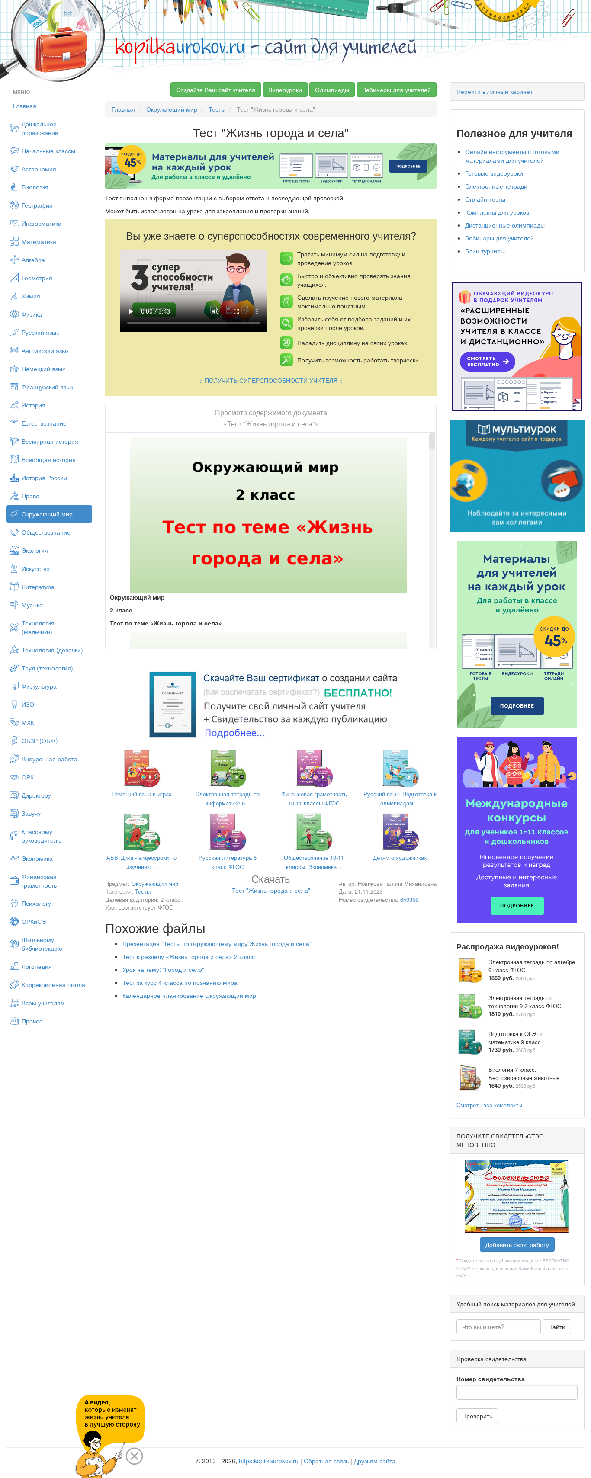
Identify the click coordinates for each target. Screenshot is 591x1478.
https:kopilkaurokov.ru (269, 1460)
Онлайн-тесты (485, 199)
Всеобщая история (49, 459)
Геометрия (37, 277)
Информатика (41, 223)
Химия (31, 296)
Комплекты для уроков (497, 212)
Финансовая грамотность (39, 880)
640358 (409, 899)
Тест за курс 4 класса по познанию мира (180, 982)
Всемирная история (50, 441)
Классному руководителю (42, 835)
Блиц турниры (485, 251)
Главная (24, 105)
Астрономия (39, 168)
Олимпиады (332, 89)
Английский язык (45, 350)
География (37, 205)
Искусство (36, 568)
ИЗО (28, 704)
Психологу (36, 903)
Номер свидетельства (490, 1378)
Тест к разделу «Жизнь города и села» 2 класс (188, 956)
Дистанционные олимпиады (505, 225)
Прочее (32, 1020)
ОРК (28, 777)
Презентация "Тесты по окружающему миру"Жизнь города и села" (217, 943)
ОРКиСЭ (34, 921)
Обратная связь (326, 1460)
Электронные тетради (496, 186)
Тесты (217, 109)
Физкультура (39, 686)
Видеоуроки (285, 89)
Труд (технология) (47, 668)
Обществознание (46, 532)
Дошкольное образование (40, 128)
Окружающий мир (47, 514)
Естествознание (44, 423)
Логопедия (37, 966)
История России (44, 477)
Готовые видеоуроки (494, 173)
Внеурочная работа (49, 758)
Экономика (37, 858)
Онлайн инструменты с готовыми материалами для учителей (512, 155)
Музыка (32, 604)
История (33, 405)
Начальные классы (48, 150)
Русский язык (40, 332)
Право (30, 495)
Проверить (477, 1415)
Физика (32, 314)
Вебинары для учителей (396, 89)
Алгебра (33, 259)
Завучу (31, 813)
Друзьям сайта (374, 1460)
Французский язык (47, 386)
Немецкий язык (43, 368)
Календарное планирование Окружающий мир (189, 995)
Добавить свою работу (517, 1244)
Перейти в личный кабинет (494, 91)
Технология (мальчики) (38, 627)
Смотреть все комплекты (489, 1105)
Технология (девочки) (52, 649)
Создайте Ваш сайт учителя (215, 89)
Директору (36, 795)
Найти (556, 1326)
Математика (39, 241)
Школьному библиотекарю (42, 943)
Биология (35, 187)
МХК (28, 722)
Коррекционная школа (53, 984)
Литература (38, 586)
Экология (35, 550)
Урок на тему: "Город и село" (163, 969)
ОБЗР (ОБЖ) (40, 740)
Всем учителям (43, 1002)
